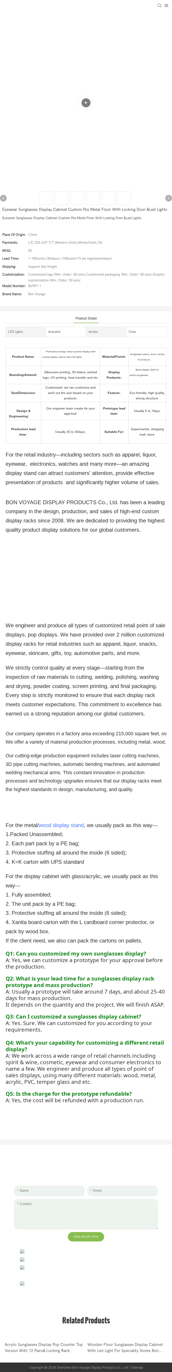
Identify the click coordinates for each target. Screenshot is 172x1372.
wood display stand (61, 825)
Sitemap (137, 1367)
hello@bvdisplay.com (46, 1259)
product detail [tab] (86, 318)
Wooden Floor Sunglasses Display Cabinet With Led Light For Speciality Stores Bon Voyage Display (125, 1348)
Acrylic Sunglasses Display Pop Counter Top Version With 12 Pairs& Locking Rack (44, 1347)
